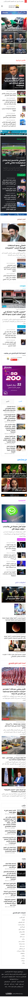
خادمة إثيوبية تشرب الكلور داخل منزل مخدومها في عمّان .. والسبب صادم (9, 417)
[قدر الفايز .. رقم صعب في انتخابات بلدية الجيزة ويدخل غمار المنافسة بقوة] (20, 37)
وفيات (23, 963)
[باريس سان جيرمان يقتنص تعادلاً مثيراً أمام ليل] (21, 93)
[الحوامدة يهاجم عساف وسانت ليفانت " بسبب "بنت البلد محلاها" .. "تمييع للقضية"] (14, 471)
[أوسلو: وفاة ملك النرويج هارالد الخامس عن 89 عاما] (21, 865)
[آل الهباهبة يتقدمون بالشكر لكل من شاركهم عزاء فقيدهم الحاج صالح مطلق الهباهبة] (21, 873)
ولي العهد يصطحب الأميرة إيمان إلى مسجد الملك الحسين (9, 344)
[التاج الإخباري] (14, 6)
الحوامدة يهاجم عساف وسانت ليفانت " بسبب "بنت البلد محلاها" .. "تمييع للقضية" (14, 475)
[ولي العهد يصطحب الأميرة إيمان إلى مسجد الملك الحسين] (23, 342)
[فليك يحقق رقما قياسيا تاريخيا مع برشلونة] (21, 188)
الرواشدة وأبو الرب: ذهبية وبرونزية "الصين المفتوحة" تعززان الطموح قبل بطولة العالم (9, 207)
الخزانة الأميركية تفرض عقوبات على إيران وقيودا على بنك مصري (9, 277)
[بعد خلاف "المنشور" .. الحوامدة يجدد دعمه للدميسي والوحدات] (21, 195)
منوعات (23, 960)
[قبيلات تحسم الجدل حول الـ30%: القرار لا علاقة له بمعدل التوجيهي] (17, 645)
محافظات (22, 953)
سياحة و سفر (22, 941)
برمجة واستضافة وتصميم (17, 993)
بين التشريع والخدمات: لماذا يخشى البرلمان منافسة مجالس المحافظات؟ (9, 840)
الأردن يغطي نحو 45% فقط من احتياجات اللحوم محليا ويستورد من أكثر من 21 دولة (14, 691)
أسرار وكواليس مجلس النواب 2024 (15, 986)
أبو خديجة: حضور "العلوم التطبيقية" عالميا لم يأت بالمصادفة (15, 791)
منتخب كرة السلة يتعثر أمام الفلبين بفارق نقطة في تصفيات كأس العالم (9, 182)
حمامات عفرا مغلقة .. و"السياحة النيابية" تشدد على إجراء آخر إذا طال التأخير (15, 726)
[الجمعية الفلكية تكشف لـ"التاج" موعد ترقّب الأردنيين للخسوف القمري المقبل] (16, 627)
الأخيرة (20, 401)
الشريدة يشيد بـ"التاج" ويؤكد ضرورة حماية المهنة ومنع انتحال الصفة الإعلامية (14, 619)
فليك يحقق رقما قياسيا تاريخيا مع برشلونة (9, 189)
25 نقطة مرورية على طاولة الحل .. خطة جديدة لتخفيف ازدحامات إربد (14, 759)
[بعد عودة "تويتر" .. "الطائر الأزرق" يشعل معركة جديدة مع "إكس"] (21, 545)
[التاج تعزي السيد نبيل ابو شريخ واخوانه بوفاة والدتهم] (21, 885)
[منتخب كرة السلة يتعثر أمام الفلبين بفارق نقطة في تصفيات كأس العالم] (23, 180)
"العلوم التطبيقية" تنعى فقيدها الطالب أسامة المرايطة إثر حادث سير (10, 902)
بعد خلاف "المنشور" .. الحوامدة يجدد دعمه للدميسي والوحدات (10, 197)
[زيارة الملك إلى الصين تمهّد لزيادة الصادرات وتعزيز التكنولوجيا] (21, 849)
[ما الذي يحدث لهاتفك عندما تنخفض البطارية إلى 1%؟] (21, 555)
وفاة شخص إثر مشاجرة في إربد (17, 1)
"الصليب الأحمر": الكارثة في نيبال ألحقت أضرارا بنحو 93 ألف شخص (14, 314)
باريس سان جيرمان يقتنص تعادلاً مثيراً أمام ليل (9, 94)
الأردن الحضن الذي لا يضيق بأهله (10, 811)
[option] (14, 35)
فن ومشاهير (22, 948)
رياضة (23, 939)
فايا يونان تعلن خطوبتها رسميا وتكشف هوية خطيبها (11, 449)
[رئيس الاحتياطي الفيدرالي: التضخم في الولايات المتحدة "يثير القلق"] (21, 265)
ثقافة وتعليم (22, 931)
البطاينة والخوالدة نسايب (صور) (9, 109)
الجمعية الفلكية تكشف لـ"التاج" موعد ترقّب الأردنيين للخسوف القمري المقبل (15, 637)
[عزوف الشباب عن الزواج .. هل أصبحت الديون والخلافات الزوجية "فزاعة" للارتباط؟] (21, 426)
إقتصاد (23, 919)
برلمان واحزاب (21, 924)
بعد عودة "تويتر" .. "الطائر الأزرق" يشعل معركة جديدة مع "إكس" (10, 547)
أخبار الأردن (22, 917)
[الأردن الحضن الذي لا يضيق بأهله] (21, 812)
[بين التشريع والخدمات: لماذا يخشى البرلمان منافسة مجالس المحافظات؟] (21, 839)
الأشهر (7, 401)
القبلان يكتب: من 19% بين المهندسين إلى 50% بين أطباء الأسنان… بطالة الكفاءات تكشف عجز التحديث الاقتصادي (9, 822)
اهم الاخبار (22, 927)
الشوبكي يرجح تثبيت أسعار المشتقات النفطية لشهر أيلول (15, 29)
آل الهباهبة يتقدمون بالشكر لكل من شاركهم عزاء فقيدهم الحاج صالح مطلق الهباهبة (9, 875)
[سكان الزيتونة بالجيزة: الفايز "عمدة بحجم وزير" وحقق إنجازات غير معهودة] (14, 77)
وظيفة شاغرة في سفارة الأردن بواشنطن (9, 116)
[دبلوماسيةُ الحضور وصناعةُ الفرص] (21, 833)
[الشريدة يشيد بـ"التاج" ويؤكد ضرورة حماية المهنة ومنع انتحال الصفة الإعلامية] (20, 609)
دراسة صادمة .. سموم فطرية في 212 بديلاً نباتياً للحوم (9, 408)
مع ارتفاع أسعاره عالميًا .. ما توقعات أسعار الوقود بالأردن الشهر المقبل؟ (9, 439)
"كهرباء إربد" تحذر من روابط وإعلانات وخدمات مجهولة (9, 574)
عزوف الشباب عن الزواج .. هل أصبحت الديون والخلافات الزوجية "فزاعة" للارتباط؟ (9, 428)
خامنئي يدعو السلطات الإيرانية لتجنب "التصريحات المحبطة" (15, 248)
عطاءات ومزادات (21, 951)
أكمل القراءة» (21, 260)
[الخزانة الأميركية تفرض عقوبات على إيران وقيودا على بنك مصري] (21, 276)
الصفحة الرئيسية (20, 981)
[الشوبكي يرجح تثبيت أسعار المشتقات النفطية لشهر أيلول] (14, 24)
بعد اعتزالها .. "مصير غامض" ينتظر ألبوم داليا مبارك (14, 488)
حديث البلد (22, 936)
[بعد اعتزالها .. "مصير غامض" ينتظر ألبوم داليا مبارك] (14, 485)
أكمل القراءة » (21, 175)
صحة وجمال (22, 943)
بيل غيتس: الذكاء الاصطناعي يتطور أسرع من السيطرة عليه (9, 565)
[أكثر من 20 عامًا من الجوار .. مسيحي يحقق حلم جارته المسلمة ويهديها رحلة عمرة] (21, 332)
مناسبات (23, 958)
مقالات (23, 955)
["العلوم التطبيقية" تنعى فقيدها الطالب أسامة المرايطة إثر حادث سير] (21, 901)
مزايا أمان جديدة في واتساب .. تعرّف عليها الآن (14, 528)
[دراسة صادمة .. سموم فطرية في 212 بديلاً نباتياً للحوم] (21, 408)
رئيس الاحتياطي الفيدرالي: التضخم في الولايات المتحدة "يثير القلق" (10, 268)
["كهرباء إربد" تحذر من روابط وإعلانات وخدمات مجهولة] (21, 572)
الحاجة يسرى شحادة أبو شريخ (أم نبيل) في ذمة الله (9, 893)
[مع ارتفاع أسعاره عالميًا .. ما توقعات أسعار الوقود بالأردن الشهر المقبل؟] (21, 438)
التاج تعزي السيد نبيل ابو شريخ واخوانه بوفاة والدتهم (9, 885)
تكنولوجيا (23, 934)
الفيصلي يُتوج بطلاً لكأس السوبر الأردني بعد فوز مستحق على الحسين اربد (9, 124)
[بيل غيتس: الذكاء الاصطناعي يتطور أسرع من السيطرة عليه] (21, 563)
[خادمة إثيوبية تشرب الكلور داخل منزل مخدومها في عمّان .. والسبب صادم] (21, 416)
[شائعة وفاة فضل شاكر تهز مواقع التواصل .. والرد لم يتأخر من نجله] (21, 100)
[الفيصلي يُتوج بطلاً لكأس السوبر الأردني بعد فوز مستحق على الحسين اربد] (23, 122)
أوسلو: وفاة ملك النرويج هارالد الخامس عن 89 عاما (9, 865)
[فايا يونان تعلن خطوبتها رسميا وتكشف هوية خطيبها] (21, 448)
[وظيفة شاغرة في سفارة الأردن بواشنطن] (23, 115)
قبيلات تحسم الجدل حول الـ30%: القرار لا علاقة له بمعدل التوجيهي (14, 655)
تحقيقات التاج (22, 929)
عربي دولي (22, 946)
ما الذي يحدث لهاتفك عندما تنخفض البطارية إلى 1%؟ (10, 557)
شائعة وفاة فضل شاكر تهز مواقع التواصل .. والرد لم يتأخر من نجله (9, 102)
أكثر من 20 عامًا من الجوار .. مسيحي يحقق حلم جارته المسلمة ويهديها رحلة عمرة (9, 334)
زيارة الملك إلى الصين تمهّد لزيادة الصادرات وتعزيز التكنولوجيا (9, 849)
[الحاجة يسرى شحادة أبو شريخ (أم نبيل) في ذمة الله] (21, 893)
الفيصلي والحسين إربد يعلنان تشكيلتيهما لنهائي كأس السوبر (14, 163)
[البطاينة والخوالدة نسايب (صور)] (24, 109)
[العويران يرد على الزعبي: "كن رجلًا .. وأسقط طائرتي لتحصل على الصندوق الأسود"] (7, 37)
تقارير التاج (6, 984)
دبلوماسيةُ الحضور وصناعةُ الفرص (10, 832)
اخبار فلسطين (21, 922)
